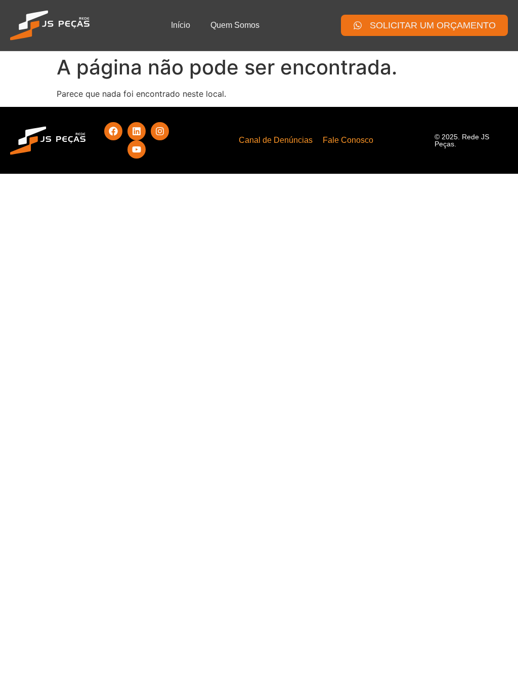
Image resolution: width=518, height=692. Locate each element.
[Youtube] (136, 149)
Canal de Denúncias (276, 140)
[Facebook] (113, 131)
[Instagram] (160, 131)
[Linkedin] (136, 131)
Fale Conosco (348, 140)
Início (180, 25)
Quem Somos (235, 25)
